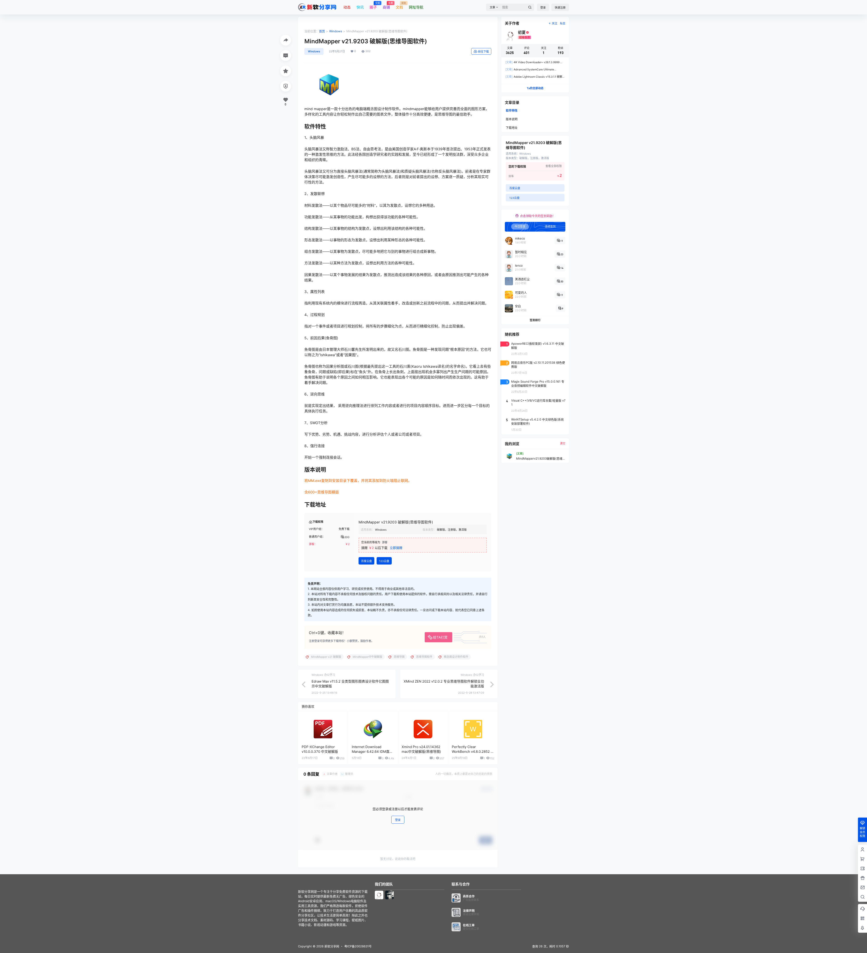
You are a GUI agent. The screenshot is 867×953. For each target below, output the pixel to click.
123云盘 (384, 561)
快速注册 (560, 7)
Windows (335, 31)
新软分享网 (331, 946)
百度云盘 (366, 561)
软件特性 (511, 110)
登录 (543, 7)
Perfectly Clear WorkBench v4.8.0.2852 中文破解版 (473, 751)
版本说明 (511, 119)
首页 (322, 31)
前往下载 (483, 51)
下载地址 (511, 127)
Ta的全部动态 (535, 88)
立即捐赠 (396, 548)
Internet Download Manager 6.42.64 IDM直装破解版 (372, 751)
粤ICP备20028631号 (358, 946)
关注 (554, 23)
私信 (562, 23)
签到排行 (535, 320)
